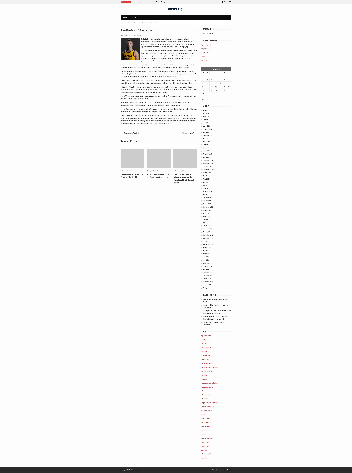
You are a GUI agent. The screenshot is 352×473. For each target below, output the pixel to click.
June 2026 (206, 117)
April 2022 (206, 260)
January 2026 (207, 132)
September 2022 (208, 244)
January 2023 (207, 232)
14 (220, 83)
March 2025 (206, 151)
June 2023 (206, 216)
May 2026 (206, 120)
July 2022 (206, 251)
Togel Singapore (206, 347)
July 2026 (206, 113)
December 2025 (208, 135)
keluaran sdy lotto (206, 454)
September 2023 (208, 207)
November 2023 (208, 201)
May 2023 (206, 219)
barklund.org (174, 9)
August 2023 (207, 210)
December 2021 (208, 272)
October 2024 (207, 166)
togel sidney (205, 458)
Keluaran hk (204, 53)
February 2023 (207, 229)
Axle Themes (227, 470)
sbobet (203, 57)
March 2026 (206, 126)
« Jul (202, 99)
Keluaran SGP (205, 340)
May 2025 (206, 145)
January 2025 (207, 157)
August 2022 (207, 247)
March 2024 (206, 188)
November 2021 (208, 275)
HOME (125, 17)
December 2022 (208, 235)
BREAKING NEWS (208, 34)
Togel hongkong (138, 17)
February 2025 (207, 154)
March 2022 (206, 263)
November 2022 (208, 238)
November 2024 (208, 163)
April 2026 (206, 123)
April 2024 (206, 185)
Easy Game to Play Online (132, 133)
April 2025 (206, 148)
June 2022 (206, 254)
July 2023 (206, 213)
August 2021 (207, 285)
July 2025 (206, 138)
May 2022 (206, 257)
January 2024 (207, 194)
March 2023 (206, 226)
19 (211, 87)
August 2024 (207, 173)
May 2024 (206, 182)
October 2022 (207, 241)
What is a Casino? (188, 133)
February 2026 (207, 129)
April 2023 (206, 222)
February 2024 (207, 191)
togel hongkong (206, 336)
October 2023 (207, 204)
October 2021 (207, 279)
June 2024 (206, 179)
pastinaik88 (138, 35)
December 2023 (208, 198)
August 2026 (207, 110)
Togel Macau (205, 60)
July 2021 (206, 288)
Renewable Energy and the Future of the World (161, 2)
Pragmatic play (205, 49)
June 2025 (206, 141)
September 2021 (208, 282)
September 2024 (208, 170)
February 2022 (207, 266)
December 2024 (208, 160)
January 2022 (207, 269)
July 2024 (206, 176)
